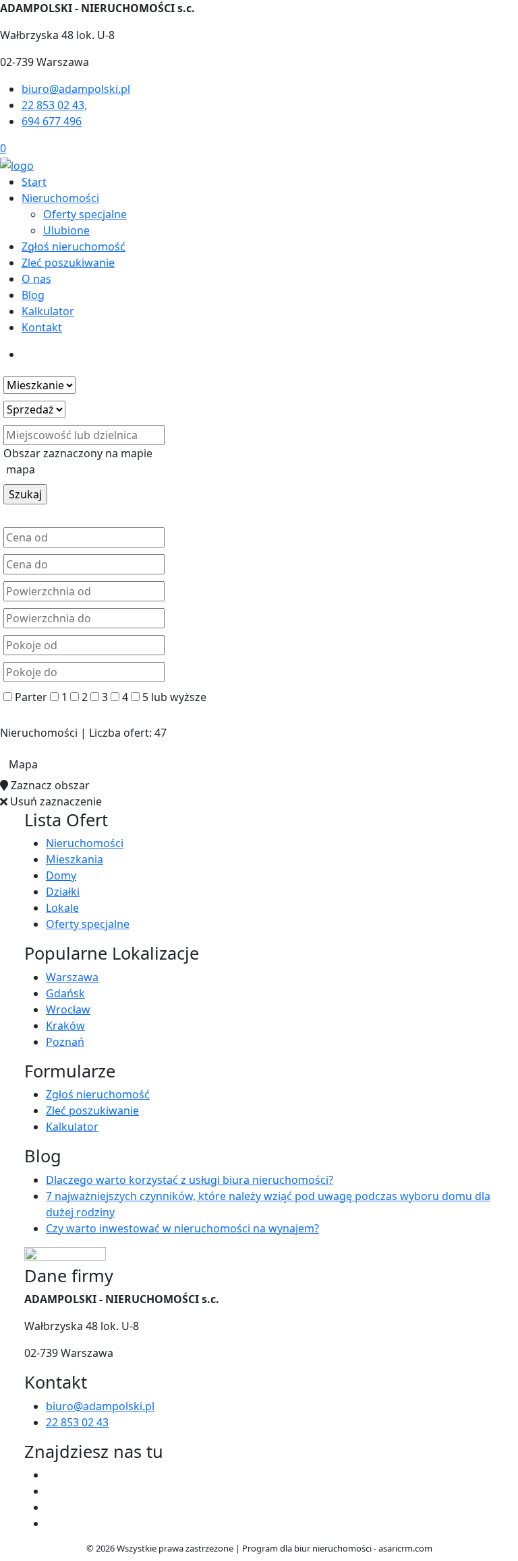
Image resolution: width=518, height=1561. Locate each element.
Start (34, 181)
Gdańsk (65, 993)
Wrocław (68, 1009)
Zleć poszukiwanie (68, 262)
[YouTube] (51, 1507)
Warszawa (72, 977)
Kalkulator (48, 311)
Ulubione (66, 230)
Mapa (23, 764)
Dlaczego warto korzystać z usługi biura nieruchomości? (189, 1179)
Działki (63, 891)
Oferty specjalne (85, 214)
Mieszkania (74, 859)
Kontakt (42, 327)
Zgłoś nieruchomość (73, 246)
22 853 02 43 (77, 1422)
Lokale (62, 907)
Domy (61, 875)
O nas (36, 278)
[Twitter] (51, 1491)
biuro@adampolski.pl (100, 1406)
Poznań (65, 1041)
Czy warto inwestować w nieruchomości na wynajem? (182, 1228)
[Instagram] (51, 1523)
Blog (33, 295)
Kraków (65, 1025)
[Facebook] (51, 1474)
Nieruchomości (60, 198)
